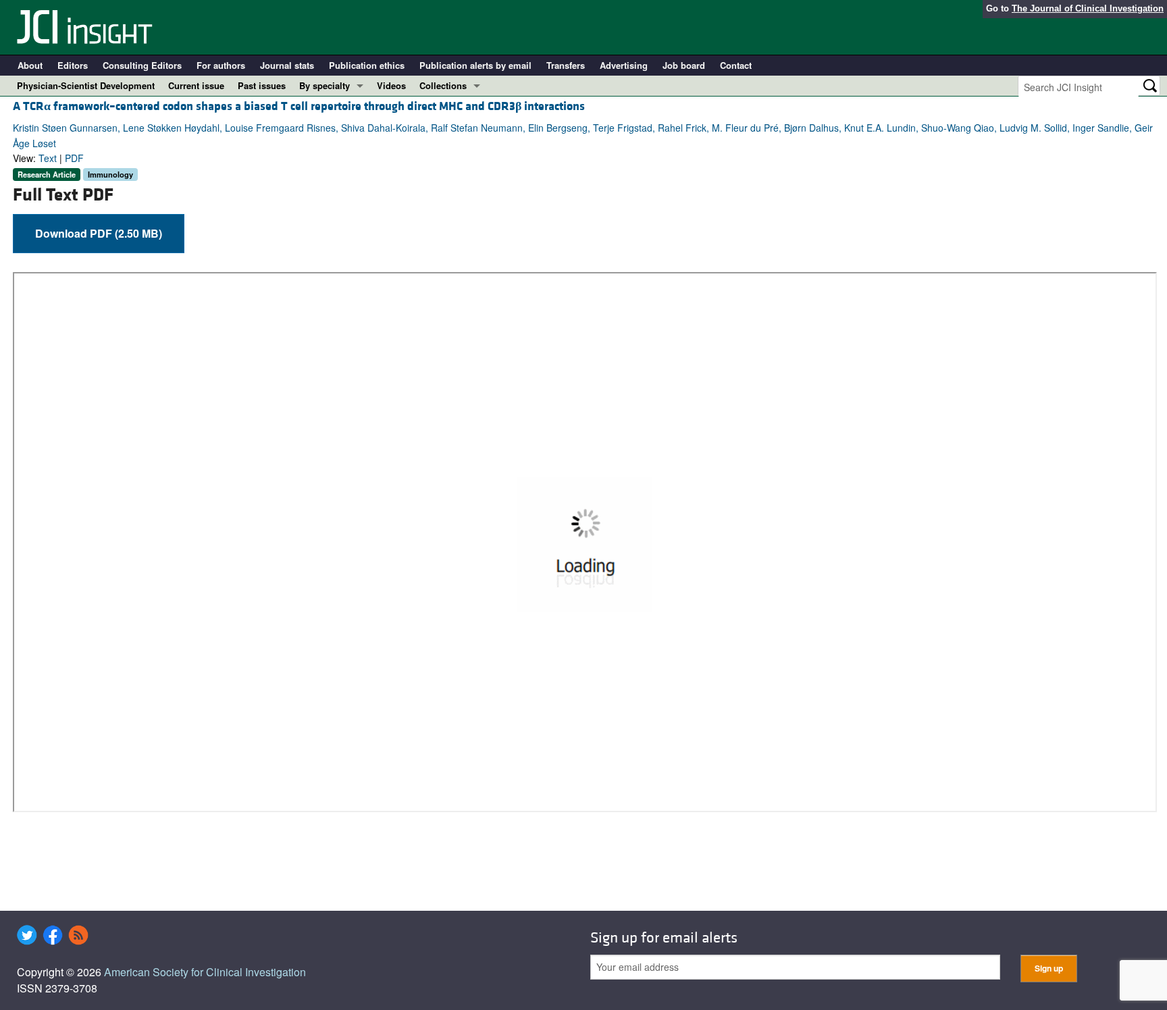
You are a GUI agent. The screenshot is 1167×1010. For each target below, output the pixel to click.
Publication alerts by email (475, 65)
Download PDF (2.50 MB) (98, 233)
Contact (736, 65)
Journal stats (287, 65)
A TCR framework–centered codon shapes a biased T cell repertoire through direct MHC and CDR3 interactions (299, 106)
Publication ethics (367, 65)
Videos (391, 85)
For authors (221, 65)
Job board (684, 65)
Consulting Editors (142, 65)
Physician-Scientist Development (86, 85)
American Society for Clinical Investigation (205, 972)
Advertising (624, 65)
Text (47, 158)
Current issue (196, 85)
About (30, 65)
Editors (72, 65)
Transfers (565, 65)
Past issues (262, 85)
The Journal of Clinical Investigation (1088, 8)
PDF (74, 158)
